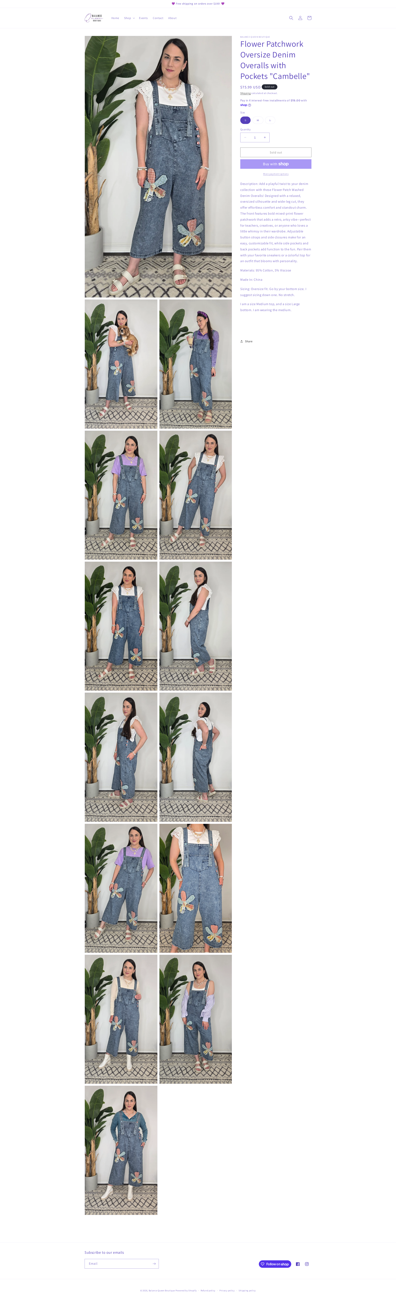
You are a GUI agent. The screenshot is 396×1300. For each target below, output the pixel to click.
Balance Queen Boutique (162, 1290)
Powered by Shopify (186, 1290)
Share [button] (249, 341)
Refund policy (208, 1290)
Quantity (245, 129)
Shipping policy (247, 1290)
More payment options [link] (276, 173)
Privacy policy (227, 1290)
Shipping (245, 93)
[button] (129, 18)
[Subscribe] (154, 1264)
